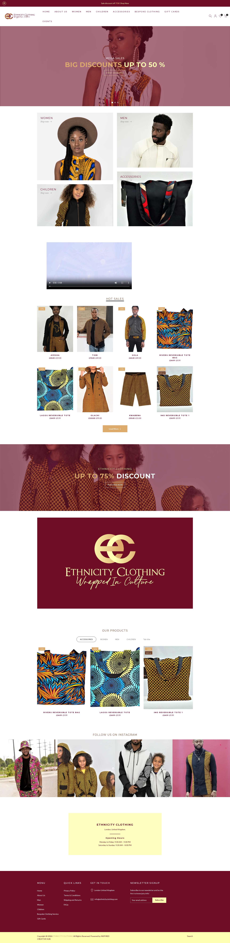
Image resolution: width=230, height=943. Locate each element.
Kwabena (135, 415)
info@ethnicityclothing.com (106, 899)
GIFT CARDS (172, 11)
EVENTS (47, 21)
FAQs (66, 905)
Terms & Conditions (72, 895)
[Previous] (7, 66)
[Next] (223, 66)
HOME (46, 11)
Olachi (95, 415)
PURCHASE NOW (115, 485)
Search (190, 936)
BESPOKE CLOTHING (147, 11)
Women (40, 905)
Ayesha (55, 355)
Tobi (95, 355)
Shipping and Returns (73, 900)
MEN (88, 11)
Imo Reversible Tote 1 (175, 415)
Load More (113, 429)
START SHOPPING (115, 73)
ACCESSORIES (121, 11)
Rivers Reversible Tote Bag (61, 712)
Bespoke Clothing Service (48, 914)
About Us (41, 895)
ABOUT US (61, 11)
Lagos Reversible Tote (55, 415)
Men (39, 900)
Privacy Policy (69, 891)
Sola (135, 355)
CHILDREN (102, 11)
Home (39, 891)
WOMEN (76, 11)
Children (40, 909)
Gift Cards (41, 919)
